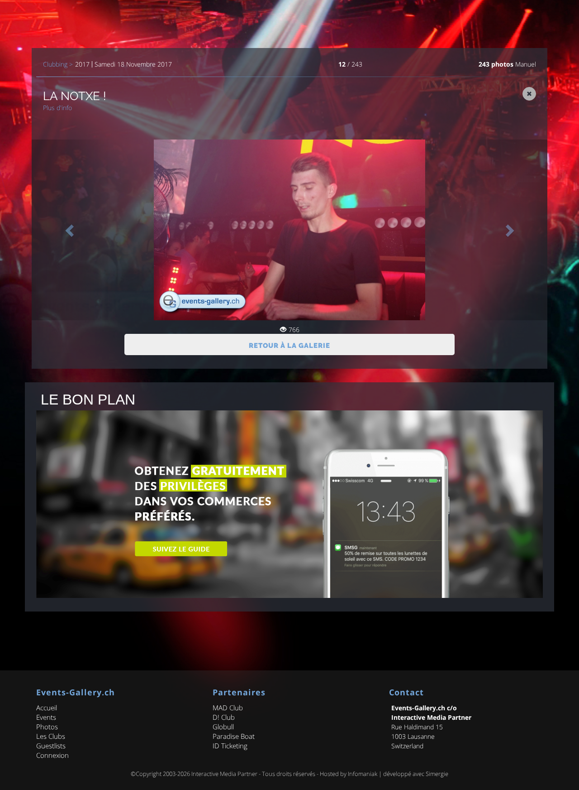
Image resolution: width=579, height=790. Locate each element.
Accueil (46, 707)
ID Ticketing (230, 745)
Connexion (52, 755)
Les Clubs (50, 736)
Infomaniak (362, 774)
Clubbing (55, 64)
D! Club (224, 717)
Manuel (525, 64)
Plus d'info (57, 107)
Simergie (437, 774)
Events (46, 717)
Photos (47, 726)
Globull (223, 726)
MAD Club (228, 707)
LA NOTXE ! (74, 96)
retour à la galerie (289, 346)
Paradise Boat (234, 736)
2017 (82, 64)
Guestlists (51, 745)
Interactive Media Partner (224, 774)
